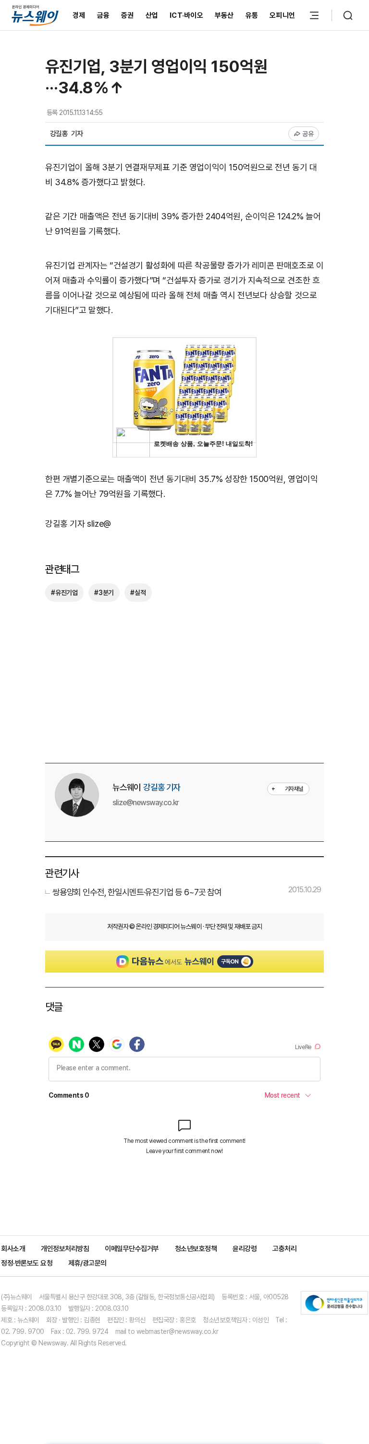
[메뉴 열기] (314, 15)
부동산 (224, 15)
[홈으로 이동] (35, 15)
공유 (308, 134)
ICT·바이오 (186, 15)
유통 (252, 15)
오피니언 (282, 15)
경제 (79, 15)
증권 (127, 15)
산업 (152, 15)
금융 (103, 15)
